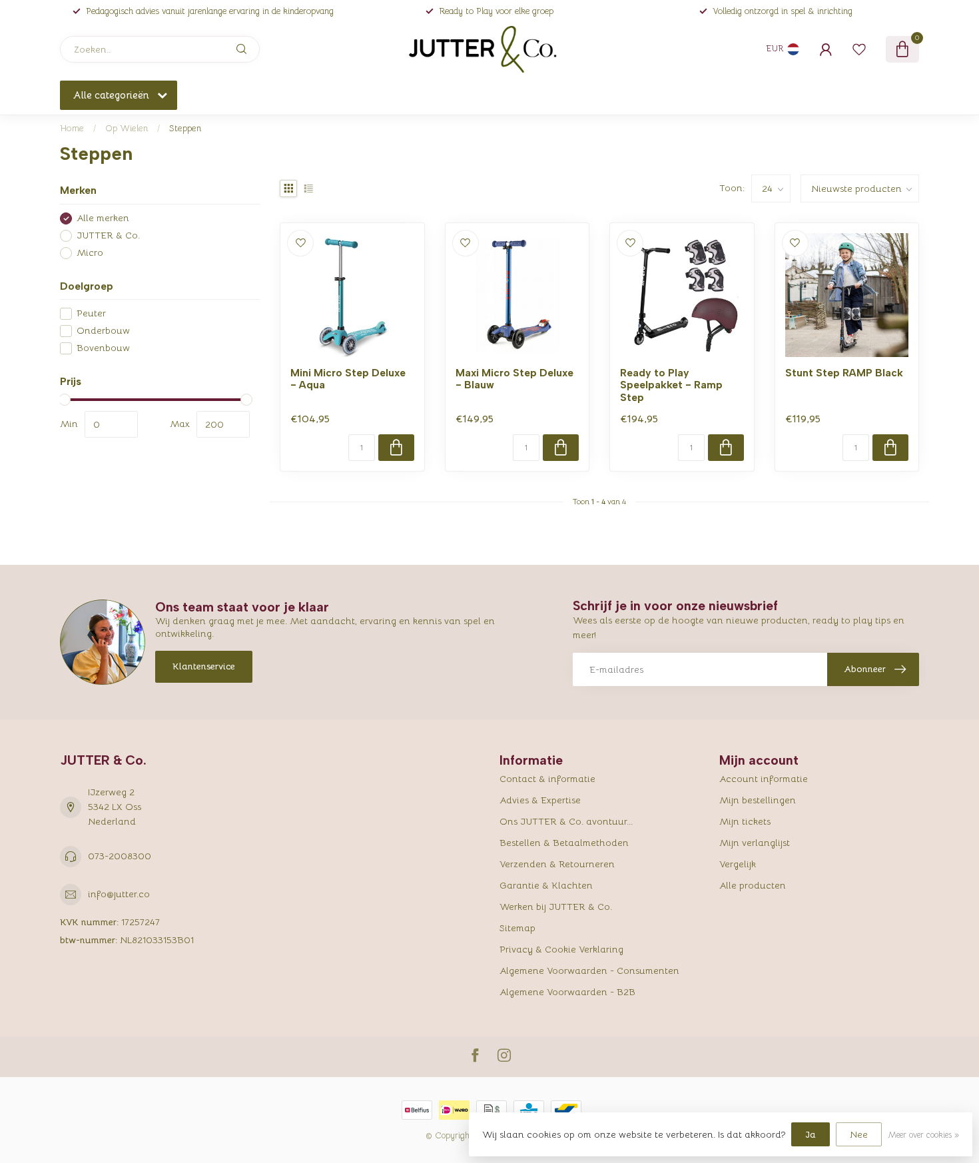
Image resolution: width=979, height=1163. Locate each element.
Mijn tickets (745, 821)
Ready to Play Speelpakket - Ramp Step (671, 385)
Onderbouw (103, 331)
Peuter (91, 313)
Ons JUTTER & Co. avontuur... (566, 821)
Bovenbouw (103, 348)
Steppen (185, 128)
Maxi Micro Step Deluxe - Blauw (514, 379)
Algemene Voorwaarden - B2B (567, 992)
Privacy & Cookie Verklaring (561, 949)
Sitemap (517, 928)
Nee (859, 1134)
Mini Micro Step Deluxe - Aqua (348, 379)
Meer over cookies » (923, 1135)
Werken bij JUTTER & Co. (555, 907)
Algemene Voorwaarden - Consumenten (589, 970)
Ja (810, 1134)
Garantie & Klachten (546, 885)
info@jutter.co (119, 894)
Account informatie (763, 779)
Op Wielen (126, 128)
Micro (90, 253)
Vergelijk (737, 864)
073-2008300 (119, 856)
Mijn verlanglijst (754, 843)
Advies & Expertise (540, 800)
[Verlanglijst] (859, 49)
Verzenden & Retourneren (557, 864)
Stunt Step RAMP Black (844, 373)
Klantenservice (203, 666)
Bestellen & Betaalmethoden (564, 843)
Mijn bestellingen (757, 800)
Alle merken (103, 218)
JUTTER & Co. (108, 235)
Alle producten (752, 885)
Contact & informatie (547, 779)
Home (72, 128)
